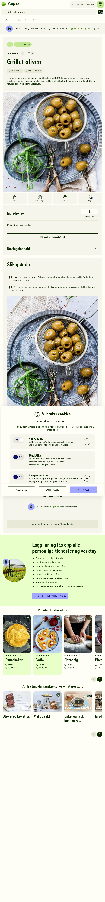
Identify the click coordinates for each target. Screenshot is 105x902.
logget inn (54, 506)
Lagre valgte (52, 490)
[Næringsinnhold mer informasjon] (33, 249)
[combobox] (49, 12)
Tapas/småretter (23, 44)
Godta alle (83, 490)
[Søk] (5, 12)
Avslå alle (21, 490)
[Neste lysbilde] (99, 679)
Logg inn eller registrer (80, 28)
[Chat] (100, 12)
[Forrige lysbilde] (93, 679)
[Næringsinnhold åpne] (52, 249)
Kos (9, 44)
